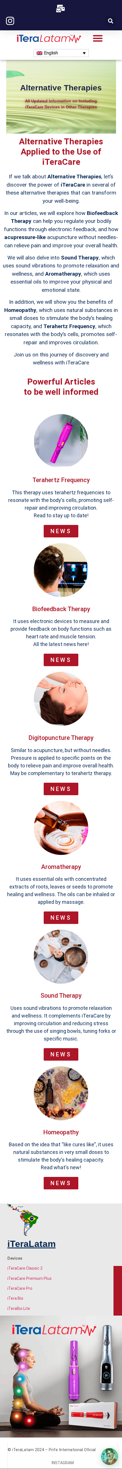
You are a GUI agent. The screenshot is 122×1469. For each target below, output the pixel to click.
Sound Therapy (61, 995)
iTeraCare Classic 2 (25, 1268)
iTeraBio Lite (18, 1308)
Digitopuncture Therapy (61, 737)
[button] (110, 21)
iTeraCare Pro (19, 1288)
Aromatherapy (61, 866)
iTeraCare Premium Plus (29, 1278)
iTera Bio (15, 1298)
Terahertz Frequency (61, 480)
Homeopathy (61, 1132)
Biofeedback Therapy (61, 609)
